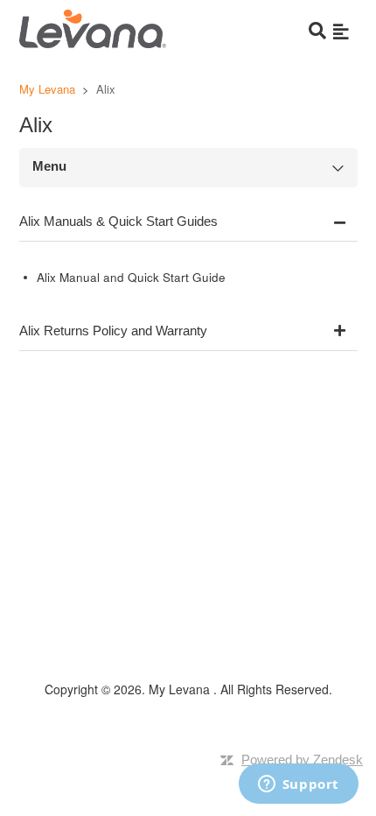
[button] (341, 30)
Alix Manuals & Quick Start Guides (118, 221)
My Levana (49, 89)
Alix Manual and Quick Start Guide (131, 277)
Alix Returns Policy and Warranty (113, 330)
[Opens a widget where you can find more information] (298, 785)
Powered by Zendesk (302, 759)
